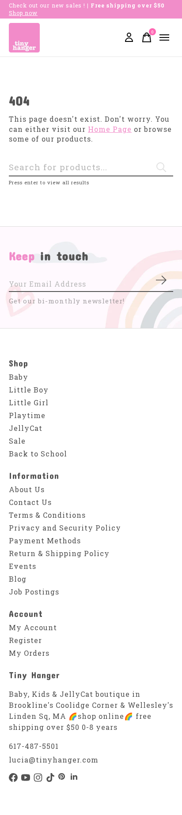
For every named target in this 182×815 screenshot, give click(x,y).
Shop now (23, 12)
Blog (18, 578)
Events (22, 566)
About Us (27, 489)
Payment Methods (45, 540)
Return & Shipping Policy (59, 553)
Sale (17, 440)
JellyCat (25, 428)
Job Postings (34, 591)
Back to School (38, 453)
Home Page (110, 129)
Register (25, 640)
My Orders (29, 653)
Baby (18, 376)
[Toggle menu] (164, 37)
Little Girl (29, 402)
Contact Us (30, 502)
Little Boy (29, 389)
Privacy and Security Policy (65, 527)
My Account (33, 627)
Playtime (27, 415)
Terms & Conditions (47, 515)
